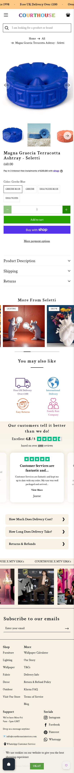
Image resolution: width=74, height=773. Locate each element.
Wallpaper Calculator (36, 653)
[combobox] (37, 28)
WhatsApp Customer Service (20, 744)
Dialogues (12, 198)
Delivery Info (31, 675)
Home (32, 38)
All (43, 38)
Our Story (29, 660)
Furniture (8, 653)
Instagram (54, 717)
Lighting (7, 660)
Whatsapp (55, 739)
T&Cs (27, 667)
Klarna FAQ (31, 689)
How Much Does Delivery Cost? (30, 519)
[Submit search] (7, 28)
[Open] (9, 764)
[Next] (67, 85)
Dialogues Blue (49, 189)
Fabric (6, 675)
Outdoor (8, 689)
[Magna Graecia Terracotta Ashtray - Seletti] (37, 85)
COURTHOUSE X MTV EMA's (46, 561)
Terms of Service (33, 697)
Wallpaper (9, 667)
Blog (26, 704)
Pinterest (54, 732)
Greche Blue (13, 189)
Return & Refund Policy (37, 682)
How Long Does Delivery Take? (30, 531)
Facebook (54, 725)
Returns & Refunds (22, 544)
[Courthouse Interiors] (37, 15)
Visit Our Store (11, 697)
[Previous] (6, 85)
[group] (24, 326)
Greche (30, 189)
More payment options (37, 241)
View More (37, 490)
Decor (6, 682)
